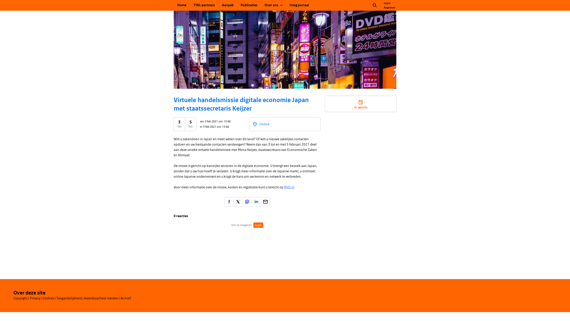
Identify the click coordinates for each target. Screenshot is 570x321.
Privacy (35, 298)
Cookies (48, 298)
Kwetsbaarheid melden (101, 298)
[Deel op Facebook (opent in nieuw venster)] (228, 201)
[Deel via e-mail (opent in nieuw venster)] (265, 201)
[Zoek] (374, 5)
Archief (125, 298)
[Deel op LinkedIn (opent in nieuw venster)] (256, 201)
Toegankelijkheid (69, 298)
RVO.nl (289, 187)
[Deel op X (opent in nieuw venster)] (238, 201)
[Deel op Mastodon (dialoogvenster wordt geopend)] (247, 201)
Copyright (20, 298)
